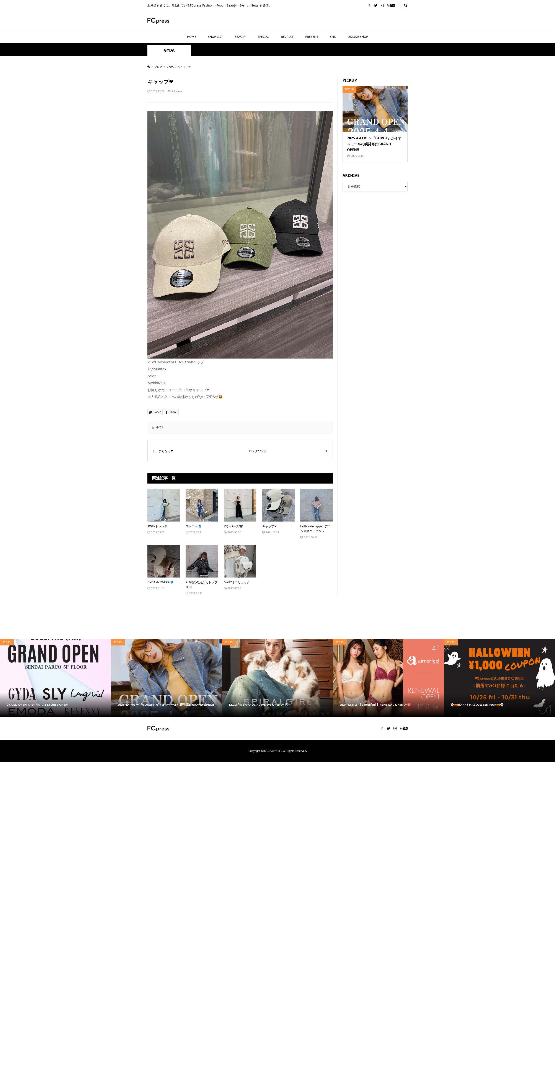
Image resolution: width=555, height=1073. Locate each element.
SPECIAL (263, 37)
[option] (55, 678)
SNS (333, 37)
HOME (191, 37)
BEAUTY (240, 37)
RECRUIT (287, 37)
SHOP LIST (215, 37)
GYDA (169, 50)
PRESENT (311, 37)
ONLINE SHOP (358, 37)
